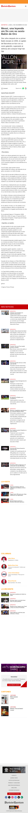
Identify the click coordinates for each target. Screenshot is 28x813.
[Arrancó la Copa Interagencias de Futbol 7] (5, 386)
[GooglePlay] (22, 797)
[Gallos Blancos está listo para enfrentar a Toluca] (5, 612)
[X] (9, 797)
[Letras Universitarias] (4, 574)
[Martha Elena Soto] (4, 567)
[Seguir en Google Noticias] (26, 88)
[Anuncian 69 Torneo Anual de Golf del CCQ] (5, 453)
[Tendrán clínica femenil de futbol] (5, 335)
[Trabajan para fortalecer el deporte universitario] (5, 318)
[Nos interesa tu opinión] (14, 770)
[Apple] (19, 797)
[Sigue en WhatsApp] (23, 88)
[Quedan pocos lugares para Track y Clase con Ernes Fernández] (5, 606)
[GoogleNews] (15, 797)
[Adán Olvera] (4, 559)
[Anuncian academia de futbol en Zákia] (5, 594)
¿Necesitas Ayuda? (14, 793)
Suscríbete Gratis (14, 685)
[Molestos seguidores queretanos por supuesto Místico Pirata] (5, 417)
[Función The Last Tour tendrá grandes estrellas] (5, 351)
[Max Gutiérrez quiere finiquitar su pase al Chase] (5, 436)
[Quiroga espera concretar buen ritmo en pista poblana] (5, 600)
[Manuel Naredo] (4, 582)
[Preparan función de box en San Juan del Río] (5, 368)
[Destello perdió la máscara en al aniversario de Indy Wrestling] (5, 469)
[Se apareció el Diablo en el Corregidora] (5, 400)
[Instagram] (12, 797)
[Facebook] (6, 797)
